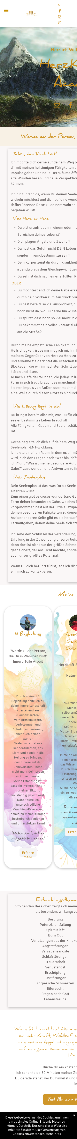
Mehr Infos (53, 1134)
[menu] (6, 10)
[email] (59, 5)
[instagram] (59, 17)
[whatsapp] (59, 23)
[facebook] (59, 11)
